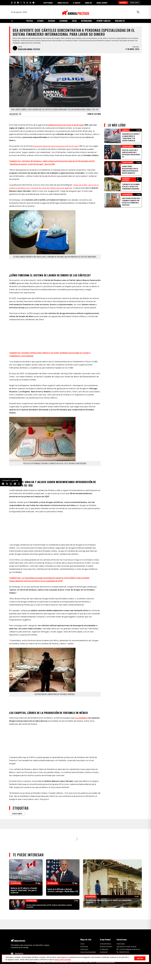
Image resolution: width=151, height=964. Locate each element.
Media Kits (19, 948)
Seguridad (63, 21)
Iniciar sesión (134, 3)
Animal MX (104, 947)
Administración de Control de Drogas (66, 125)
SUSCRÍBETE (123, 3)
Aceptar (140, 958)
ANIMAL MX (88, 3)
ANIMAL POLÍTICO (62, 3)
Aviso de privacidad (88, 947)
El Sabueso (104, 944)
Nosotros (84, 941)
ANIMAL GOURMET (102, 3)
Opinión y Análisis (104, 21)
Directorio (84, 944)
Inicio (82, 939)
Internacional (86, 21)
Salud (74, 21)
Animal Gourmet (106, 941)
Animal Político (105, 939)
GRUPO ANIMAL (48, 3)
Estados (40, 21)
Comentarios (75, 837)
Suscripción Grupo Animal (126, 941)
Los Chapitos (81, 718)
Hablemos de (120, 21)
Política (29, 21)
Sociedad (51, 21)
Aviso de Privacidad (63, 959)
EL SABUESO (76, 3)
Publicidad (121, 939)
